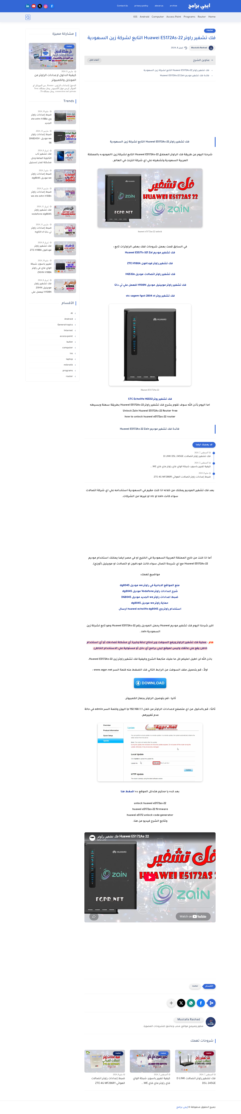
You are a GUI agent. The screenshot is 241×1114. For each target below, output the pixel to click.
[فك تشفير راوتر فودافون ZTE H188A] (65, 248)
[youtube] (33, 6)
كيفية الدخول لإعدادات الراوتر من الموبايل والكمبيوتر (55, 78)
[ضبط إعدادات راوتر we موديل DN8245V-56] (65, 137)
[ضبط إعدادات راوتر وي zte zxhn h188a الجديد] (65, 117)
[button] (201, 1003)
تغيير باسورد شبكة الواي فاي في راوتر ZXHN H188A (41, 268)
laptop (69, 359)
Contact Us (122, 6)
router (210, 30)
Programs (189, 17)
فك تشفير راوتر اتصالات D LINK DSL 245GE (187, 456)
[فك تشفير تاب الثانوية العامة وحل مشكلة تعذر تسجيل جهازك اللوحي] (65, 156)
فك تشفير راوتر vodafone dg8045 (41, 212)
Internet (68, 330)
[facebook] (52, 6)
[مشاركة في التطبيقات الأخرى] (171, 1003)
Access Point (173, 17)
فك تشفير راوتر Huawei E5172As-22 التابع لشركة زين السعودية (176, 70)
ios (71, 353)
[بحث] (27, 17)
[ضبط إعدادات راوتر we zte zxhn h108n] (65, 194)
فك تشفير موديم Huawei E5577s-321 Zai (150, 252)
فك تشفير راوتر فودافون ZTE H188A (40, 248)
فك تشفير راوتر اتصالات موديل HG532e (150, 274)
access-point (66, 336)
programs (68, 371)
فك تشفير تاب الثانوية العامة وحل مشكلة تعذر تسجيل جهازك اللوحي (40, 159)
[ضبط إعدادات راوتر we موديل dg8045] (65, 176)
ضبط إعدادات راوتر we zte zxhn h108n (41, 194)
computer (67, 348)
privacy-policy (141, 6)
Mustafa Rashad (199, 48)
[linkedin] (27, 6)
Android (144, 17)
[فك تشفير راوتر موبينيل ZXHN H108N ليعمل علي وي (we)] (65, 286)
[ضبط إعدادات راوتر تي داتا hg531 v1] (65, 230)
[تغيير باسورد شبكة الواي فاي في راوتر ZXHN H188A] (65, 266)
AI (72, 313)
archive (173, 6)
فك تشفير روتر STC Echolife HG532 (150, 399)
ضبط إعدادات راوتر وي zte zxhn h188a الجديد (41, 119)
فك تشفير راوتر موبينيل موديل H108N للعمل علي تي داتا (150, 285)
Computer (158, 17)
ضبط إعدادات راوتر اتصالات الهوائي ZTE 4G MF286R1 (182, 477)
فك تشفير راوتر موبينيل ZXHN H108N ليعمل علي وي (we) (41, 289)
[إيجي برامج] (199, 6)
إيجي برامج (182, 1107)
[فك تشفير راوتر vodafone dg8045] (65, 212)
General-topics (65, 325)
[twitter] (40, 6)
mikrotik (68, 365)
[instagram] (46, 6)
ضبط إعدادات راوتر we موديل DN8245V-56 (40, 138)
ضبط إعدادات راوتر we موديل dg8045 (41, 176)
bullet (70, 342)
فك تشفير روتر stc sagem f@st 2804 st (150, 296)
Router (202, 17)
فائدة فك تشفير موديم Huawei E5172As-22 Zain (184, 76)
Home (212, 17)
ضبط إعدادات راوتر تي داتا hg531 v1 (41, 230)
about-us (159, 6)
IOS (135, 17)
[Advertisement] (150, 112)
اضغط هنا (127, 791)
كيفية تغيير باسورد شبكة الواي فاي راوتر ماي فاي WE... (180, 467)
